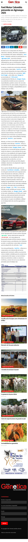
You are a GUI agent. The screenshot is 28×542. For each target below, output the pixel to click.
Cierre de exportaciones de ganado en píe (13, 419)
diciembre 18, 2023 (5, 347)
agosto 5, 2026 (4, 322)
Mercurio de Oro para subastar (10, 345)
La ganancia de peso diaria (9, 394)
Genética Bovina (7, 24)
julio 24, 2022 (4, 445)
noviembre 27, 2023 (5, 371)
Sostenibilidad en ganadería (9, 443)
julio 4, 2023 (4, 396)
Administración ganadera (7, 315)
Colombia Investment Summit (10, 370)
